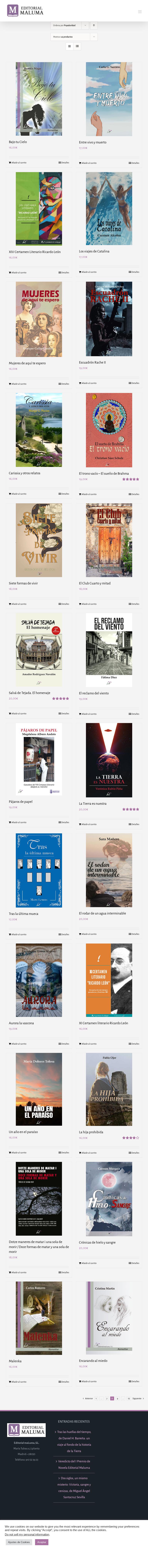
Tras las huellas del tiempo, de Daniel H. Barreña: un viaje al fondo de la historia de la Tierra (74, 1441)
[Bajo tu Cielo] (39, 99)
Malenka (15, 1361)
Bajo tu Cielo (18, 142)
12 (129, 1398)
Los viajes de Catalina (94, 251)
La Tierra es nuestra (93, 804)
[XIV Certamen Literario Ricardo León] (39, 209)
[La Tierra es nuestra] (109, 760)
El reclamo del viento (94, 693)
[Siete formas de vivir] (39, 540)
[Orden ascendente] (94, 25)
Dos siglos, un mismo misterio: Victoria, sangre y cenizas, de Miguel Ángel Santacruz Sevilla (74, 1487)
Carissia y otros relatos (24, 473)
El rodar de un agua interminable (102, 913)
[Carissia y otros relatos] (39, 430)
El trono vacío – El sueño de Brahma (104, 473)
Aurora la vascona (21, 1023)
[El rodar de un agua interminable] (109, 870)
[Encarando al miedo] (109, 1318)
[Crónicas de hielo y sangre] (109, 1199)
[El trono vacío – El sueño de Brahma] (109, 430)
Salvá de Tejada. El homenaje (29, 693)
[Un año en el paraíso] (39, 1089)
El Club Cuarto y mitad (95, 583)
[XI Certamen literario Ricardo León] (109, 980)
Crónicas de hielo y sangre (97, 1242)
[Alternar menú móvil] (140, 12)
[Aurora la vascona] (39, 980)
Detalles (65, 162)
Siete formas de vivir (23, 583)
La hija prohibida (91, 1132)
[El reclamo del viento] (109, 650)
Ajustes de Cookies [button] (19, 1542)
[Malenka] (39, 1318)
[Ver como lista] (77, 46)
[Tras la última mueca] (39, 870)
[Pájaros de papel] (39, 759)
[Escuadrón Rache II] (109, 319)
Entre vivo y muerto (92, 142)
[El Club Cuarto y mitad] (109, 540)
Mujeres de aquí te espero (27, 363)
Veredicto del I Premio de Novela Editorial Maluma (74, 1464)
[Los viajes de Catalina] (109, 208)
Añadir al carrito (19, 162)
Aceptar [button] (41, 1542)
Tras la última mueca (23, 914)
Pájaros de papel (21, 802)
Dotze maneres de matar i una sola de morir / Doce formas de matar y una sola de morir (39, 1247)
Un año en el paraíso (23, 1132)
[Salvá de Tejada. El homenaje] (39, 650)
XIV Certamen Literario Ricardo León (35, 252)
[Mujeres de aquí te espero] (39, 319)
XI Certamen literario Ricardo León (103, 1023)
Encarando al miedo (93, 1361)
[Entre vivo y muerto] (109, 99)
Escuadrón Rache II (92, 362)
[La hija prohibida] (109, 1089)
